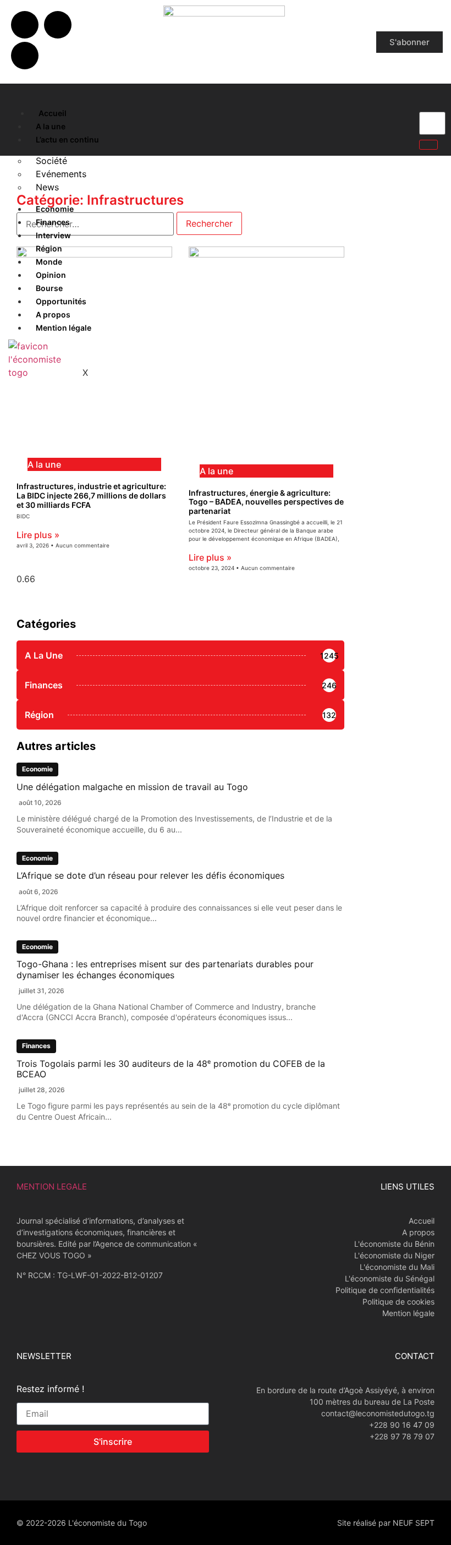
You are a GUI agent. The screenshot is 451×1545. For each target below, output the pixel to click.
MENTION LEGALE (51, 1186)
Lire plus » (37, 534)
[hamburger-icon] (18, 110)
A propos (53, 314)
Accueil (52, 113)
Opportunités (61, 301)
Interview (53, 235)
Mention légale (63, 327)
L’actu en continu (67, 139)
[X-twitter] (58, 25)
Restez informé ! (50, 1389)
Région (49, 248)
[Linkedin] (24, 55)
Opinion (51, 275)
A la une (50, 126)
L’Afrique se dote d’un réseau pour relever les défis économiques (150, 875)
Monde (49, 261)
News (47, 187)
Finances (53, 222)
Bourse (49, 288)
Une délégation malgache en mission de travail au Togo (132, 786)
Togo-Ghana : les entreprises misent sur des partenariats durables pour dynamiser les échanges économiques (165, 969)
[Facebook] (24, 25)
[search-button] (428, 145)
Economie (55, 208)
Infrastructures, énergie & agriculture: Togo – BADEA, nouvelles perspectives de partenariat (266, 502)
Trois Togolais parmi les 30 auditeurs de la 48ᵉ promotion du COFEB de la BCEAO (170, 1069)
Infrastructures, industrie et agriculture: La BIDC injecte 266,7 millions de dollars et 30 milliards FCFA (91, 495)
